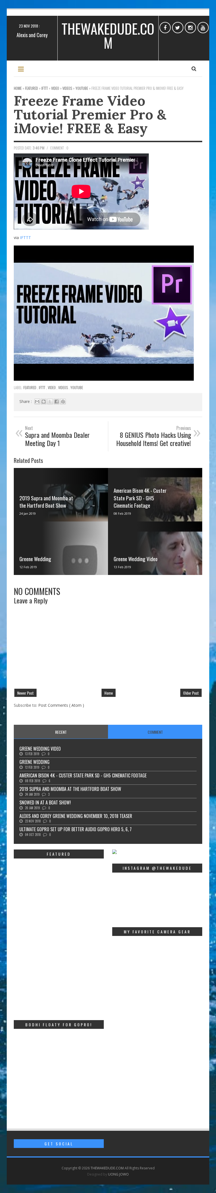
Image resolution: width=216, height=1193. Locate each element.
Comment (155, 732)
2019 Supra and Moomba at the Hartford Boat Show (46, 501)
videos (63, 387)
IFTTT (25, 237)
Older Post (191, 693)
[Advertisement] (59, 976)
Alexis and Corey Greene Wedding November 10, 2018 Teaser (75, 816)
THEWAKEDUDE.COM (108, 35)
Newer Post (25, 693)
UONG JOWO (118, 1174)
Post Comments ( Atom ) (61, 705)
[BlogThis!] (43, 401)
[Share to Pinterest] (63, 401)
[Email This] (37, 401)
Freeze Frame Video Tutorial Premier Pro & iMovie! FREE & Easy (90, 114)
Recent (61, 732)
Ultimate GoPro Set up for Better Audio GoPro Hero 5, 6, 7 (75, 829)
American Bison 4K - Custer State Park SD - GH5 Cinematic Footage (140, 497)
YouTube (76, 387)
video (52, 387)
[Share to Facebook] (56, 401)
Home (108, 693)
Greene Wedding (35, 559)
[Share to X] (50, 401)
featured (30, 387)
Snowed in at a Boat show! (45, 802)
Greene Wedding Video (136, 559)
